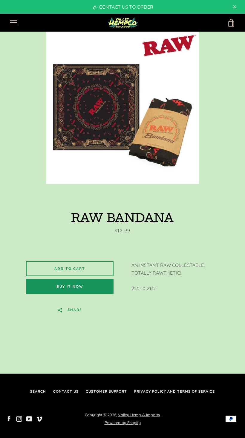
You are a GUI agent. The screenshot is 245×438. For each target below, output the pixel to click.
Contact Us (66, 391)
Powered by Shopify (123, 422)
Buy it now (69, 286)
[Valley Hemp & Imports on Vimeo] (39, 418)
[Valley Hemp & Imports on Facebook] (9, 418)
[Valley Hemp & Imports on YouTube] (29, 418)
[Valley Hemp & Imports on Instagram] (19, 418)
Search (38, 391)
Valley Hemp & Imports (139, 414)
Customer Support (106, 391)
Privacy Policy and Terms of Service (174, 391)
